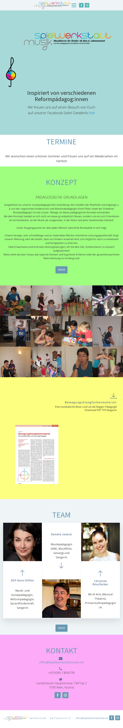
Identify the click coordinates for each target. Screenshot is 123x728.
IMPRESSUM (37, 718)
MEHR (61, 269)
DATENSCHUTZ (60, 718)
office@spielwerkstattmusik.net (61, 662)
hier (92, 112)
